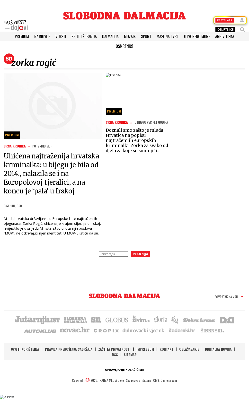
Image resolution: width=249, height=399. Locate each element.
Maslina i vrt (168, 36)
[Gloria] (160, 319)
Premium (22, 36)
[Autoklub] (40, 330)
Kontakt (166, 349)
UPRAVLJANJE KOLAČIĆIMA (124, 370)
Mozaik (130, 36)
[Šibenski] (212, 330)
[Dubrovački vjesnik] (143, 330)
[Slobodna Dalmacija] (124, 15)
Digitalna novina (218, 349)
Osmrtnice (124, 46)
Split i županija (84, 36)
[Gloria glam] (175, 319)
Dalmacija (110, 36)
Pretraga (140, 254)
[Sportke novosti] (96, 319)
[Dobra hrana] (199, 319)
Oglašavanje (189, 349)
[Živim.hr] (141, 319)
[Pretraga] (242, 30)
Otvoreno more (197, 36)
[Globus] (117, 319)
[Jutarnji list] (37, 319)
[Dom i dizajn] (227, 319)
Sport (146, 36)
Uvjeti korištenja (25, 349)
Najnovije (42, 36)
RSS (115, 354)
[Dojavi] (16, 25)
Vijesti (60, 36)
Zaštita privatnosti (114, 349)
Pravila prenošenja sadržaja (68, 349)
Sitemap (130, 354)
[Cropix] (106, 330)
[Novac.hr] (74, 330)
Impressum (145, 349)
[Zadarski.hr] (182, 330)
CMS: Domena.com (165, 380)
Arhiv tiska (224, 36)
